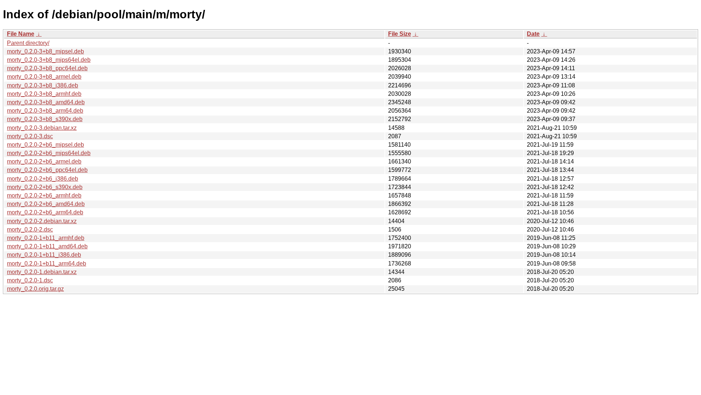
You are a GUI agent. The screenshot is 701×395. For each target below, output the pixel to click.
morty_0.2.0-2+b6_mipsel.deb (45, 145)
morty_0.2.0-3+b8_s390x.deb (45, 119)
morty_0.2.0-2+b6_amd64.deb (46, 204)
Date (533, 34)
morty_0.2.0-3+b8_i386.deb (42, 85)
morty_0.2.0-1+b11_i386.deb (44, 255)
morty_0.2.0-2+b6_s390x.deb (45, 187)
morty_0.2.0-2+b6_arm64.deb (45, 212)
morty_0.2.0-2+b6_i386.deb (42, 179)
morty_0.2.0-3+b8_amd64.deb (46, 102)
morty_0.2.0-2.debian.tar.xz (42, 221)
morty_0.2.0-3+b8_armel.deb (44, 77)
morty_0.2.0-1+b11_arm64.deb (46, 263)
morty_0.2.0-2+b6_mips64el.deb (49, 153)
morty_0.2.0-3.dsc (30, 136)
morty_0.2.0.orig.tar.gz (35, 289)
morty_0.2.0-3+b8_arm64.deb (45, 111)
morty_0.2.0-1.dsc (30, 280)
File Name (20, 34)
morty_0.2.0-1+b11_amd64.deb (47, 246)
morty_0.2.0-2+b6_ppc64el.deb (47, 170)
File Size (399, 34)
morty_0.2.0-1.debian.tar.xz (42, 272)
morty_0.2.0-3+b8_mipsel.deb (45, 51)
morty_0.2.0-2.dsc (30, 229)
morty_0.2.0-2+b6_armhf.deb (44, 195)
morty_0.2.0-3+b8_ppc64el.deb (47, 68)
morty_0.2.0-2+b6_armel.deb (44, 161)
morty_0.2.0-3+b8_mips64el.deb (49, 60)
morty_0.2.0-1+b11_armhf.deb (45, 238)
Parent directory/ (28, 43)
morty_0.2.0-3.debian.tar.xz (42, 128)
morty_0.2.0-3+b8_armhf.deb (44, 94)
